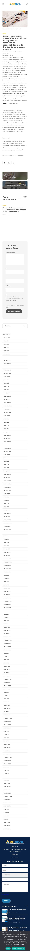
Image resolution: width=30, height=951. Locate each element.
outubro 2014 (7, 799)
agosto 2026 (7, 337)
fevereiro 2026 (7, 357)
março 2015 (7, 783)
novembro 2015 (8, 757)
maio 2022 (6, 503)
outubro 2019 (7, 604)
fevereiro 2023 (7, 474)
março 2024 (7, 432)
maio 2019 (6, 620)
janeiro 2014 (7, 829)
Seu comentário (11, 252)
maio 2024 (6, 425)
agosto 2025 (7, 376)
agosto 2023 (7, 454)
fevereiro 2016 (7, 747)
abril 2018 (6, 663)
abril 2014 (6, 819)
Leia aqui (4, 103)
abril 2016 (6, 741)
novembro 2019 (8, 601)
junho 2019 (6, 617)
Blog (4, 33)
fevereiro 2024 (7, 435)
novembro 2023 (8, 445)
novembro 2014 (8, 796)
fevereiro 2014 (7, 825)
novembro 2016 (8, 718)
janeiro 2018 (7, 672)
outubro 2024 (7, 409)
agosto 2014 (7, 806)
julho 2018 (6, 653)
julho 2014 (6, 809)
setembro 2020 (7, 568)
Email (7, 277)
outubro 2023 (7, 448)
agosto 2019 (7, 611)
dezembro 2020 (7, 558)
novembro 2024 (8, 406)
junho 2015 (6, 773)
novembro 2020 (8, 562)
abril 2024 (6, 428)
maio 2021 (6, 542)
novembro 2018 (8, 640)
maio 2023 (6, 464)
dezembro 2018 (7, 637)
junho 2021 (6, 539)
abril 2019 (6, 624)
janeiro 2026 (7, 360)
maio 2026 (6, 347)
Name (7, 268)
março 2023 (7, 471)
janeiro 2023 (7, 477)
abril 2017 (6, 702)
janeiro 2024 (7, 438)
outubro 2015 (7, 760)
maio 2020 (6, 581)
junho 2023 (6, 461)
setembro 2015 (7, 763)
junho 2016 (6, 734)
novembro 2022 (8, 484)
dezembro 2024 (7, 402)
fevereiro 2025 (7, 396)
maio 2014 (6, 815)
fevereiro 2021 (7, 552)
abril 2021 (6, 545)
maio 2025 (6, 386)
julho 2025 (6, 379)
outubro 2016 (7, 721)
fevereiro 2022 (7, 513)
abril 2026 (6, 350)
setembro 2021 (7, 529)
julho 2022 (6, 497)
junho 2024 (6, 422)
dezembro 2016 (7, 715)
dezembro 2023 (7, 441)
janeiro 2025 (7, 399)
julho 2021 (6, 536)
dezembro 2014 (7, 793)
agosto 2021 (7, 532)
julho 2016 (6, 731)
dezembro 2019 (7, 597)
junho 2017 (6, 695)
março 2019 (7, 627)
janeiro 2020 (7, 594)
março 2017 (7, 705)
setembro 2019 (7, 607)
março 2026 (7, 353)
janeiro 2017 (7, 711)
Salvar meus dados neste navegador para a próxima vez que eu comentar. (14, 298)
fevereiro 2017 (7, 708)
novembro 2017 (8, 679)
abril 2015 (6, 780)
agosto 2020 (7, 571)
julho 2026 (6, 340)
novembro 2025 (8, 367)
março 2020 (7, 588)
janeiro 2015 (7, 789)
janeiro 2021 (7, 555)
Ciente (8, 948)
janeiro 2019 (7, 633)
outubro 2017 (7, 682)
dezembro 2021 (7, 519)
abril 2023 (6, 467)
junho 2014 (6, 812)
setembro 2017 (7, 685)
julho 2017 (6, 692)
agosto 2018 (7, 650)
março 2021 (7, 549)
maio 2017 (6, 698)
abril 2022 (6, 506)
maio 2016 (6, 737)
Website (8, 286)
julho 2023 (6, 458)
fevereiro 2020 (7, 591)
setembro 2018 (7, 646)
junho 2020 (6, 578)
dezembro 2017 (7, 676)
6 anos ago (9, 51)
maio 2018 (6, 659)
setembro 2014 (7, 803)
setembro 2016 (7, 724)
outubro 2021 (7, 526)
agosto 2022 (7, 493)
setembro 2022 (7, 490)
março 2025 (7, 393)
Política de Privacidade (18, 948)
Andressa (4, 51)
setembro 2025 (7, 373)
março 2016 (7, 744)
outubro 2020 (7, 565)
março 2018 (7, 666)
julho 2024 (6, 419)
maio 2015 (6, 776)
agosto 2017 (7, 689)
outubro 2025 (7, 370)
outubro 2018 (7, 643)
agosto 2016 (7, 728)
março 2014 (7, 822)
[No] (28, 941)
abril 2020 (6, 585)
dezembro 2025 (7, 363)
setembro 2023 (7, 451)
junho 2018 (6, 656)
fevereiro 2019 (7, 630)
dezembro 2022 (7, 480)
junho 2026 (6, 344)
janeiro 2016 (7, 750)
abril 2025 (6, 389)
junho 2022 (6, 500)
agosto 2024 (7, 415)
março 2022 (7, 510)
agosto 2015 (7, 767)
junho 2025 (6, 383)
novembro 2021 (8, 523)
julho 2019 (6, 614)
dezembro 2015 (7, 754)
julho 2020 (6, 575)
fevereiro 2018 (7, 669)
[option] (15, 208)
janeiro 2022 (7, 516)
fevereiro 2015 (7, 786)
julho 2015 (6, 770)
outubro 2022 (7, 487)
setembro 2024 (7, 412)
